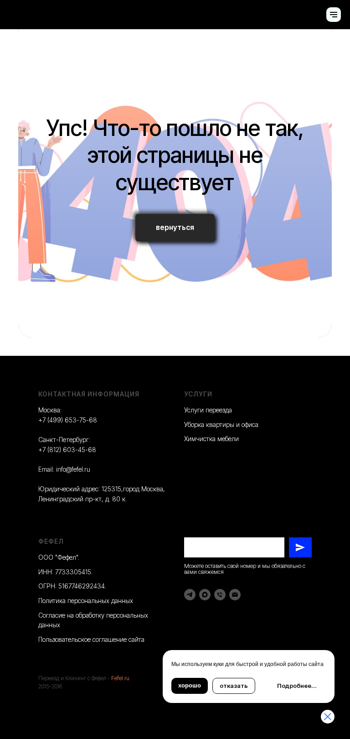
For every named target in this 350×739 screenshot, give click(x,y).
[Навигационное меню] (333, 14)
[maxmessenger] (205, 594)
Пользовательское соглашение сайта (91, 639)
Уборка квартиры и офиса (221, 424)
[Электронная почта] (235, 594)
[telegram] (190, 594)
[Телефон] (220, 594)
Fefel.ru (120, 678)
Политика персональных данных (85, 600)
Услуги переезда (208, 410)
